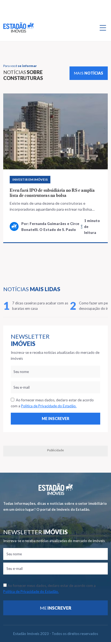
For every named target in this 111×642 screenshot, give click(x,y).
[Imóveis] (56, 489)
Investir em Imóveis (30, 179)
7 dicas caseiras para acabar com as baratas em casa (40, 306)
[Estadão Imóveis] (18, 27)
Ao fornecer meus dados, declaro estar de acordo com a (52, 403)
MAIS (88, 73)
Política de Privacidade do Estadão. (49, 406)
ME (55, 607)
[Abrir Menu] (103, 27)
